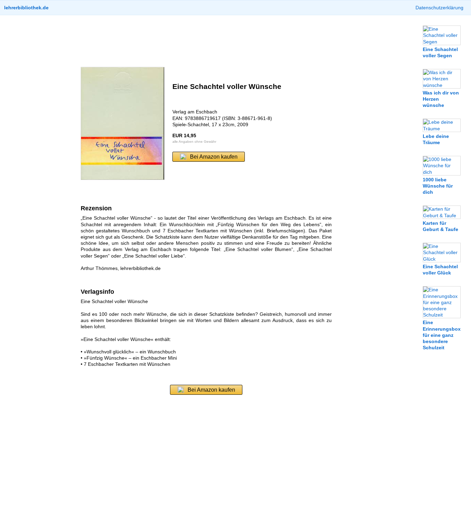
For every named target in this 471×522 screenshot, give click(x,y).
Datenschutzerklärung (439, 7)
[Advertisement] (206, 41)
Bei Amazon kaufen (214, 157)
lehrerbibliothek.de (26, 7)
